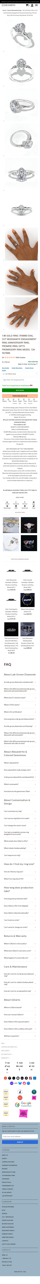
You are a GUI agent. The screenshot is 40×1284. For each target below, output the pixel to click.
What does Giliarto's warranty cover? (20, 950)
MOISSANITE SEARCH (8, 1230)
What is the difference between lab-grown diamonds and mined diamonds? (20, 690)
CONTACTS (5, 1240)
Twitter (7, 504)
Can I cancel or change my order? (20, 927)
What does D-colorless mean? (20, 697)
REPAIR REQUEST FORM (8, 1172)
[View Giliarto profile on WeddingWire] (5, 1094)
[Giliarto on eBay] (22, 1079)
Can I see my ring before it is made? (20, 818)
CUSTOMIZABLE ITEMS (8, 1175)
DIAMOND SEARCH (7, 1234)
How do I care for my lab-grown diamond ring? (20, 975)
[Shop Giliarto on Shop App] (11, 1084)
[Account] (32, 5)
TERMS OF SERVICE (7, 1189)
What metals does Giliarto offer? (20, 841)
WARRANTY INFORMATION (9, 1165)
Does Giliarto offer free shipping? (20, 905)
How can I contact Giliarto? (20, 1014)
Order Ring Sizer (17, 368)
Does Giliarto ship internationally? (20, 913)
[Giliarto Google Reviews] (18, 1079)
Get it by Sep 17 (33, 363)
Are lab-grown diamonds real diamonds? (20, 682)
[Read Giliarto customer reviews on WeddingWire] (34, 1094)
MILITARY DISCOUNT (8, 1224)
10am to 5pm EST (7, 1265)
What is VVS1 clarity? (20, 704)
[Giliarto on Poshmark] (30, 1079)
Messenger (7, 508)
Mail (33, 504)
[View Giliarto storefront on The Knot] (20, 1100)
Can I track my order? (20, 920)
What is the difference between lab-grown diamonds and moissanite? (20, 734)
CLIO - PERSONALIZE (8, 1217)
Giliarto (16, 1271)
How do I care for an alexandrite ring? (20, 991)
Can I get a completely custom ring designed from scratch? (20, 833)
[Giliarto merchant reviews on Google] (23, 1107)
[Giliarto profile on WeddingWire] (5, 1106)
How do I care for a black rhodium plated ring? (20, 983)
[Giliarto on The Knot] (5, 1079)
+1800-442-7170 (6, 1258)
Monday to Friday (7, 1261)
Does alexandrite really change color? (20, 770)
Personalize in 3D (20, 396)
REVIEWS (4, 1213)
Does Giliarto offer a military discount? (20, 1028)
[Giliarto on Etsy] (13, 1079)
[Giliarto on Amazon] (26, 1079)
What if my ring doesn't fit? (20, 878)
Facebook (16, 504)
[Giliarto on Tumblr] (19, 1070)
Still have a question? (20, 1036)
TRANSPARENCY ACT (8, 1185)
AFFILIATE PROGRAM (8, 1207)
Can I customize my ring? (20, 811)
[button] (37, 5)
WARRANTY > (5, 1058)
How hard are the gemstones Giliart (20, 791)
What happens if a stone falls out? (20, 957)
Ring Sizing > (5, 1050)
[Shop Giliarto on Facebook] (28, 1084)
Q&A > (3, 1043)
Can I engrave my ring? (20, 855)
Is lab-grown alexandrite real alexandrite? (20, 777)
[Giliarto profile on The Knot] (5, 1115)
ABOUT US (5, 1155)
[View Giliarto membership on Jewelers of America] (20, 1094)
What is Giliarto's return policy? (20, 943)
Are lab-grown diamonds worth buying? (20, 726)
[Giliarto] (8, 5)
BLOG (3, 1210)
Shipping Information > (9, 1047)
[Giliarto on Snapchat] (7, 1070)
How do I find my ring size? (20, 871)
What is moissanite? (20, 784)
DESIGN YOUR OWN (7, 1220)
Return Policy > (6, 1054)
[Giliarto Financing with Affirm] (16, 1084)
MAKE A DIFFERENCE (8, 1227)
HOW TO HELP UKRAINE (8, 1244)
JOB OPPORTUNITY (7, 1196)
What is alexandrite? (20, 762)
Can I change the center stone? (20, 825)
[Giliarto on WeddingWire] (9, 1079)
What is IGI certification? (20, 712)
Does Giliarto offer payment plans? (20, 1021)
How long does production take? (20, 898)
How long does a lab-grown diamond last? (20, 719)
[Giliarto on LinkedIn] (32, 1070)
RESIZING (4, 1168)
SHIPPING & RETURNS (8, 1162)
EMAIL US (5, 1255)
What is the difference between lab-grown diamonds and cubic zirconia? (20, 742)
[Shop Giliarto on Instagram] (24, 1084)
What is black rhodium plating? (20, 848)
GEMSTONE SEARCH (8, 1237)
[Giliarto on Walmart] (34, 1079)
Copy (33, 508)
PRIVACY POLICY (6, 1182)
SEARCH (4, 1158)
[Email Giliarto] (7, 1073)
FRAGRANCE (5, 1179)
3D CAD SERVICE (6, 1192)
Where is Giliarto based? (20, 1007)
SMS (16, 508)
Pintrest (24, 504)
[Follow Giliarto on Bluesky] (20, 1084)
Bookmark (25, 508)
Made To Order (22, 364)
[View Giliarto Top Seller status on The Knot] (34, 1100)
